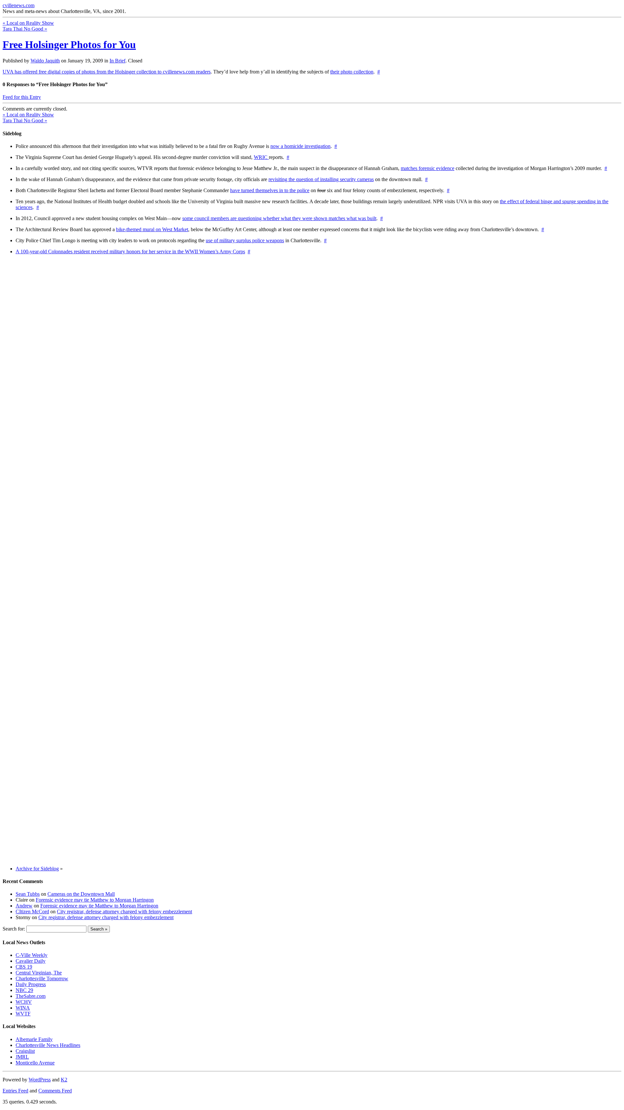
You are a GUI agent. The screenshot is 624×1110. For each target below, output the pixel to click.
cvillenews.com (18, 5)
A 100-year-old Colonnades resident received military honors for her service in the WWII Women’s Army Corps (130, 251)
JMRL (22, 1057)
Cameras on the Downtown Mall (81, 894)
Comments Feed (55, 1090)
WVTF (23, 1013)
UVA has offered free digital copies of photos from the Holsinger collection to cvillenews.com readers (107, 71)
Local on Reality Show (28, 23)
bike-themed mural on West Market (152, 229)
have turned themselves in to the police (269, 190)
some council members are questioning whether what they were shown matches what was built (279, 218)
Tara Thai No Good (25, 29)
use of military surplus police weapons (245, 240)
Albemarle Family (34, 1039)
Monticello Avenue (35, 1062)
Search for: (14, 929)
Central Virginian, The (39, 972)
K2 (64, 1079)
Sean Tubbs (28, 894)
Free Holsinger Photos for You (69, 44)
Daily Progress (31, 984)
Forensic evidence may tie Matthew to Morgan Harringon (95, 900)
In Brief (117, 60)
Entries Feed (15, 1090)
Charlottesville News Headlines (48, 1045)
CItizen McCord (32, 911)
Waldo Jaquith (45, 60)
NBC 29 (24, 990)
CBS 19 (24, 967)
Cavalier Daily (31, 961)
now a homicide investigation (300, 146)
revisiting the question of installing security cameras (321, 179)
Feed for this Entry (22, 97)
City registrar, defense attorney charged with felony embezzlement (124, 911)
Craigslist (25, 1051)
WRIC (261, 157)
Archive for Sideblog (37, 868)
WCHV (24, 1002)
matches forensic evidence (427, 168)
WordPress (40, 1079)
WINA (23, 1008)
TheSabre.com (31, 996)
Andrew (24, 905)
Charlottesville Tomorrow (42, 978)
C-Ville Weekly (31, 955)
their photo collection (351, 71)
